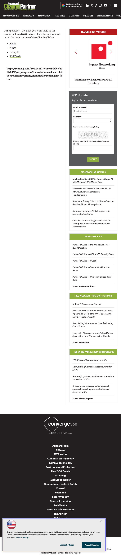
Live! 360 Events (60, 471)
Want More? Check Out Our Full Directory (93, 81)
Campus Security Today (60, 459)
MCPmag (60, 475)
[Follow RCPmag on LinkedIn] (87, 6)
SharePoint (74, 16)
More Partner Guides (83, 287)
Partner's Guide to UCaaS (84, 261)
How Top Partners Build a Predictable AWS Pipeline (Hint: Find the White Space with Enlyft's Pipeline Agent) (92, 314)
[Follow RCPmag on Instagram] (100, 6)
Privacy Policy (93, 127)
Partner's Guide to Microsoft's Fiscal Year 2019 (91, 278)
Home (13, 43)
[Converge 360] (60, 425)
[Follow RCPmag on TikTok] (95, 6)
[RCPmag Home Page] (20, 7)
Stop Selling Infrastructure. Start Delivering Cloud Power (92, 325)
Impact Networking (93, 64)
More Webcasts (80, 343)
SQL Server (88, 16)
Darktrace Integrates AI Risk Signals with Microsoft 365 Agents (91, 212)
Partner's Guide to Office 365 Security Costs (93, 254)
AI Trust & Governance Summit (86, 304)
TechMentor (60, 505)
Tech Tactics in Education (61, 509)
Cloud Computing (11, 16)
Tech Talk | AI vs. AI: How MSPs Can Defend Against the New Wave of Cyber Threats (92, 334)
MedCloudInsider (60, 480)
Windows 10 (28, 16)
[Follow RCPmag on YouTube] (105, 6)
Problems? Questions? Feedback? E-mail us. (60, 553)
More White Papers (82, 399)
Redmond (60, 493)
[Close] (101, 521)
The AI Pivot (60, 514)
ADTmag (60, 450)
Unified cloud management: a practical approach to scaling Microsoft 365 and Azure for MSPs (90, 389)
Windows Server (105, 16)
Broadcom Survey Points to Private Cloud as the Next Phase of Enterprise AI (93, 203)
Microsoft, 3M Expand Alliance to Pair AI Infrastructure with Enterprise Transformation (91, 192)
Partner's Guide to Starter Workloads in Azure (90, 269)
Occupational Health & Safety (60, 484)
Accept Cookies (92, 545)
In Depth (14, 52)
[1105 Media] (60, 433)
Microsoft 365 (45, 16)
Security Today (60, 497)
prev (75, 51)
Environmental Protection (60, 467)
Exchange (60, 16)
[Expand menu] (115, 6)
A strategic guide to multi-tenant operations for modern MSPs (93, 378)
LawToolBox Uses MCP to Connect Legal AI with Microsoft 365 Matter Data (92, 181)
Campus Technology (60, 463)
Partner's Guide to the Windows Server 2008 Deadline (90, 246)
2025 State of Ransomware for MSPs (89, 360)
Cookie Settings (67, 545)
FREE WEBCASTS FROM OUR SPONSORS (93, 296)
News (13, 48)
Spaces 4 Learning (60, 501)
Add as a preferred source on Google (74, 5)
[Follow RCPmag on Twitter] (92, 6)
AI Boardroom (60, 446)
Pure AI (60, 488)
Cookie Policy (22, 538)
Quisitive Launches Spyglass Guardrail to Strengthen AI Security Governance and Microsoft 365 (91, 224)
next (111, 51)
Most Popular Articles (93, 172)
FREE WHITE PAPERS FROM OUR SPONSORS (93, 352)
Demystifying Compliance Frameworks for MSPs (92, 368)
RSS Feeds (15, 56)
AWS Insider (61, 454)
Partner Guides (93, 236)
